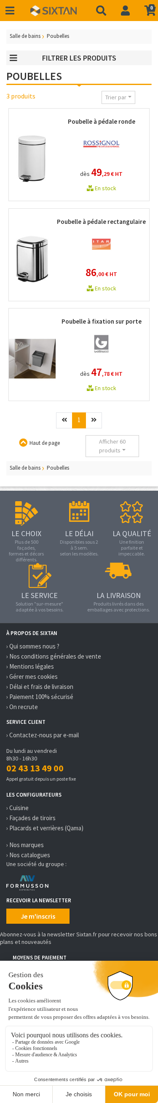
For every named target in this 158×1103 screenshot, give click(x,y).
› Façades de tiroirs (31, 818)
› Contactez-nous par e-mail (42, 735)
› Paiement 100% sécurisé (39, 697)
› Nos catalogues (28, 855)
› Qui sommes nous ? (32, 646)
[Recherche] (101, 10)
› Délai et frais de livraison (39, 687)
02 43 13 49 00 (35, 768)
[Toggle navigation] (10, 10)
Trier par (115, 97)
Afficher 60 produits (112, 446)
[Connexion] (125, 10)
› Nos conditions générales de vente (53, 656)
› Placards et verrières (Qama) (44, 828)
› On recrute (22, 707)
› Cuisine (17, 808)
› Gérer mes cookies (32, 676)
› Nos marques (25, 845)
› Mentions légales (30, 666)
